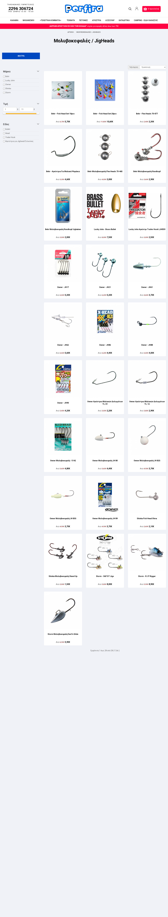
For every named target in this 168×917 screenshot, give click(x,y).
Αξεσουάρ (109, 20)
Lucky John (10, 80)
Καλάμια (14, 20)
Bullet (7, 129)
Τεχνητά (71, 20)
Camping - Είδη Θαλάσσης (146, 20)
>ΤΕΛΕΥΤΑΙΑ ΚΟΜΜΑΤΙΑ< (50, 20)
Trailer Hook (10, 137)
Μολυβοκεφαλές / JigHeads (88, 32)
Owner (8, 84)
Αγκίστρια (96, 20)
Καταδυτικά (124, 20)
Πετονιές (83, 20)
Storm (8, 92)
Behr (7, 76)
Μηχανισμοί (28, 20)
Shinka (8, 88)
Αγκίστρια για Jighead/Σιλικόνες (19, 141)
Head (7, 133)
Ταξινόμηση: (133, 67)
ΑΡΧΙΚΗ (70, 32)
